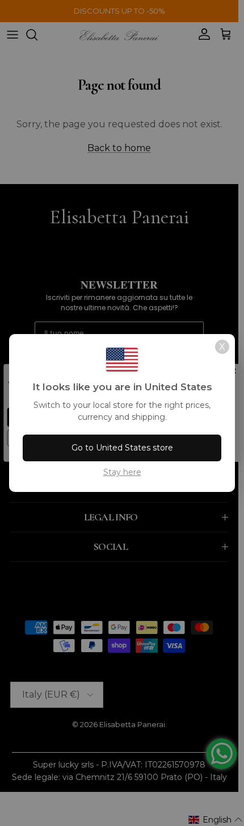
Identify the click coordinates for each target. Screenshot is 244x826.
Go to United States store (122, 448)
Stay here (122, 472)
